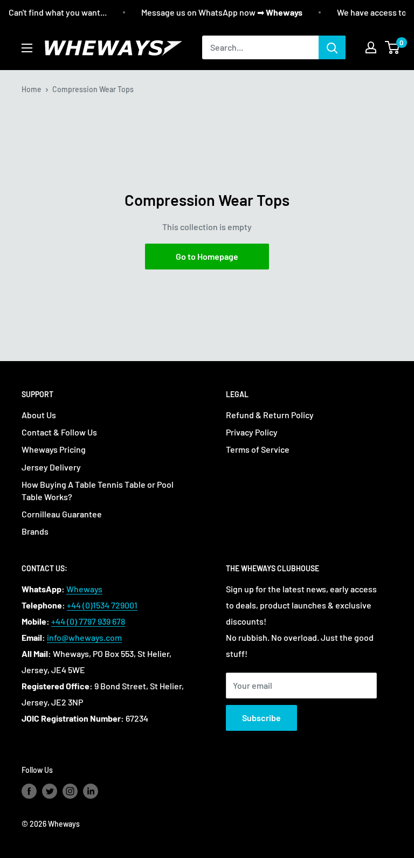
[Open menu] (27, 48)
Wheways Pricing (54, 449)
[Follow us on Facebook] (29, 790)
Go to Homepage (207, 256)
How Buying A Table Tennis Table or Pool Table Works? (98, 490)
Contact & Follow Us (59, 432)
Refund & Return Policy (270, 415)
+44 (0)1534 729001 (102, 605)
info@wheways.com (84, 637)
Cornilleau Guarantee (62, 514)
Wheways (84, 589)
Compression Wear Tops (93, 89)
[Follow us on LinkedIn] (90, 790)
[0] (392, 47)
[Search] (332, 47)
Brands (35, 531)
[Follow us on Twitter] (49, 790)
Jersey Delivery (51, 467)
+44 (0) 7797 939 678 (88, 621)
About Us (39, 415)
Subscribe (261, 717)
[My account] (370, 47)
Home (32, 89)
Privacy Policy (252, 432)
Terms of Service (257, 449)
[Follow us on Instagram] (70, 790)
